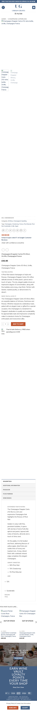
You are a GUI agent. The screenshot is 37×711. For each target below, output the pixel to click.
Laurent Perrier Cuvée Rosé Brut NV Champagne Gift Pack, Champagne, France (8, 634)
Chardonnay (15, 224)
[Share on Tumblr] (24, 230)
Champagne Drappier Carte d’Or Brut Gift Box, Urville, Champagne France (27, 634)
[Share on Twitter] (10, 230)
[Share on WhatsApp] (3, 230)
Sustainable (7, 226)
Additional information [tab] (11, 485)
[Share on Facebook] (6, 230)
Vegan (16, 226)
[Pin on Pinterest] (17, 230)
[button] (3, 7)
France (21, 224)
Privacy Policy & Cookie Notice (18, 698)
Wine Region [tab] (7, 498)
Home (3, 19)
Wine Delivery (13, 696)
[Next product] (3, 249)
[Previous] (4, 44)
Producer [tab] (6, 489)
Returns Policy (26, 699)
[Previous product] (7, 249)
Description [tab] (7, 481)
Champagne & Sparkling (17, 19)
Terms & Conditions (12, 699)
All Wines (10, 221)
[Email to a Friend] (14, 230)
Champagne (8, 224)
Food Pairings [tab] (8, 494)
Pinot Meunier (27, 224)
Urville (12, 226)
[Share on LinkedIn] (21, 230)
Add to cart (18, 324)
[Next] (32, 44)
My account (23, 696)
